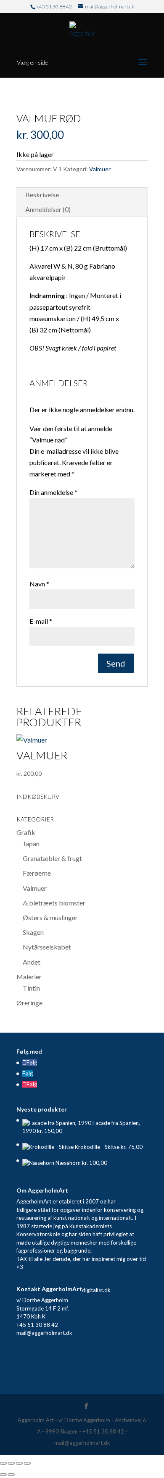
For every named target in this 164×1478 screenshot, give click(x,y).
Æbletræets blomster (54, 903)
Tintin (31, 988)
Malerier (29, 977)
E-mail (40, 621)
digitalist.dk (96, 1290)
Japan (31, 844)
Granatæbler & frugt (52, 858)
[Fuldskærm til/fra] (11, 1463)
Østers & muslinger (50, 917)
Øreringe (29, 1003)
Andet (31, 962)
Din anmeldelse (53, 492)
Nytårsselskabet (47, 947)
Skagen (33, 932)
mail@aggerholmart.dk (44, 1332)
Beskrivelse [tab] (42, 195)
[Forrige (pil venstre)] (3, 1474)
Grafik (25, 832)
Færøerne (37, 873)
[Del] (19, 1463)
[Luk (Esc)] (27, 1463)
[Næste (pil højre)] (11, 1474)
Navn (39, 584)
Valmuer (100, 169)
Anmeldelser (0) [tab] (48, 209)
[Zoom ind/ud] (3, 1463)
